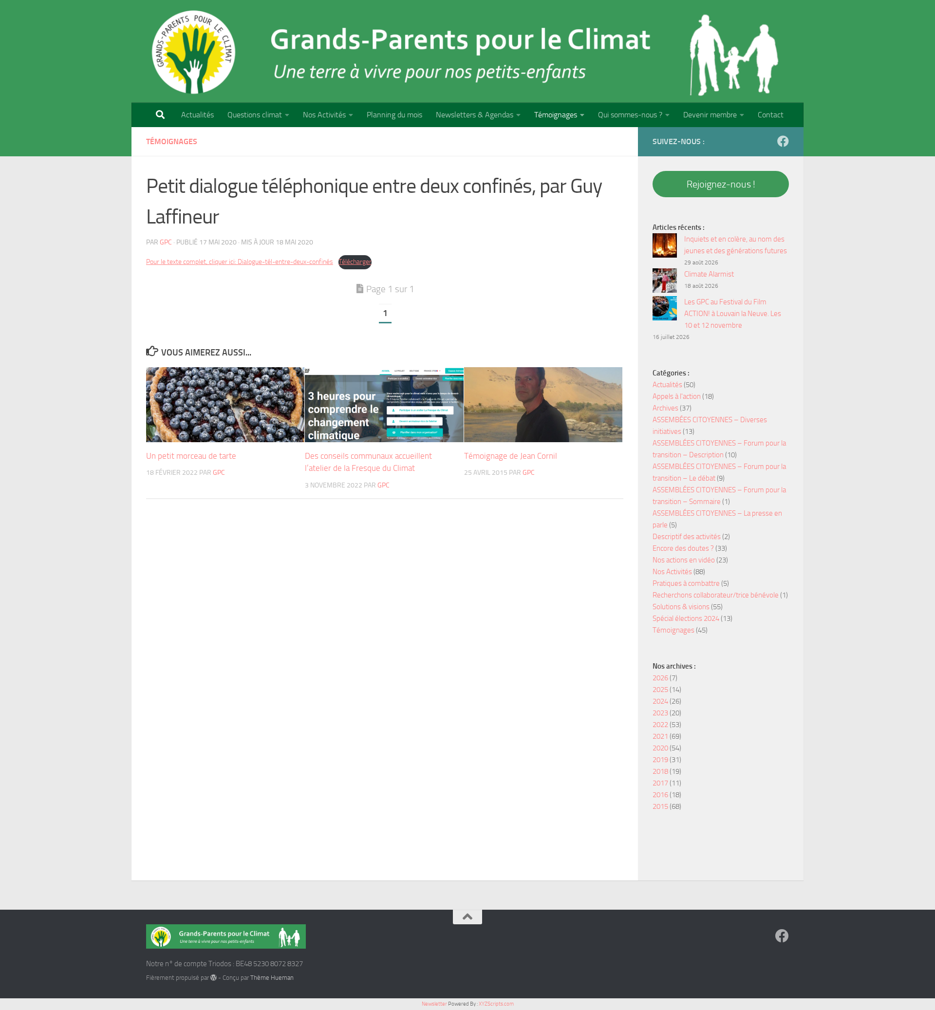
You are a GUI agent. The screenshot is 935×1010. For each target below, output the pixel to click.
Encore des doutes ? (683, 548)
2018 (660, 771)
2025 (660, 689)
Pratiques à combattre (686, 583)
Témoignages (555, 114)
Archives (665, 408)
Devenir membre (710, 114)
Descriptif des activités (687, 536)
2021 (660, 736)
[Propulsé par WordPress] (213, 977)
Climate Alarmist (709, 274)
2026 (660, 677)
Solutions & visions (681, 606)
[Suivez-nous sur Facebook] (783, 141)
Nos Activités (324, 114)
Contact (771, 114)
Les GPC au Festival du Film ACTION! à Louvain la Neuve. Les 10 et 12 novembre (732, 314)
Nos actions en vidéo (684, 560)
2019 (660, 759)
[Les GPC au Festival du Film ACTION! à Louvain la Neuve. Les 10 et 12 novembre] (665, 310)
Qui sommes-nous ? (630, 114)
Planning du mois (394, 114)
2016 (660, 794)
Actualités (197, 114)
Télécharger (355, 262)
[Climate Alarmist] (665, 282)
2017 (660, 783)
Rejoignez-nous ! (721, 184)
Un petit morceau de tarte (191, 456)
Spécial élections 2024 (686, 618)
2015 (660, 806)
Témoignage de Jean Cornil (510, 456)
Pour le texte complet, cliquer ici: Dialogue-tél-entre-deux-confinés (239, 262)
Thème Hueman (272, 977)
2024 (660, 701)
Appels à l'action (677, 396)
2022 (660, 724)
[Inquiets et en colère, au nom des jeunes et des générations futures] (665, 247)
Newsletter (434, 1004)
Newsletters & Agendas (474, 114)
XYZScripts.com (496, 1004)
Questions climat (254, 114)
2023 (660, 713)
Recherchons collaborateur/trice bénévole (716, 595)
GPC (166, 242)
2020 (660, 748)
